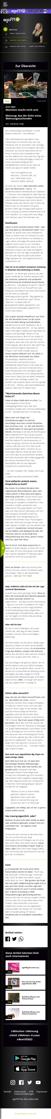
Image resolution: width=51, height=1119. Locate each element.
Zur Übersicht (25, 66)
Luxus (36, 1035)
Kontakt (7, 1091)
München (18, 1031)
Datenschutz (20, 1091)
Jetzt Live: (13, 29)
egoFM (31, 46)
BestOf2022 (25, 1039)
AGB (31, 1091)
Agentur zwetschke (29, 1113)
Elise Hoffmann (40, 46)
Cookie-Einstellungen (24, 1093)
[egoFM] (11, 22)
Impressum (42, 1091)
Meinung (32, 1031)
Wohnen (25, 1035)
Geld (14, 1035)
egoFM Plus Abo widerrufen (26, 1099)
